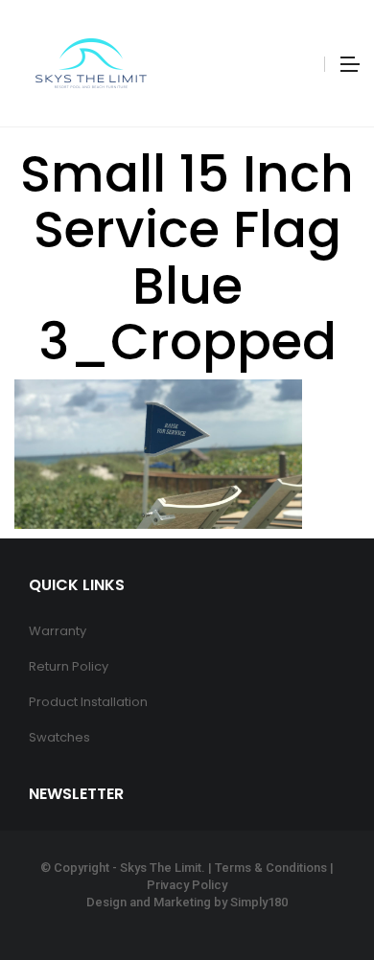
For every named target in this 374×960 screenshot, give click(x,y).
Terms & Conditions (271, 867)
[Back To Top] (316, 893)
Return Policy (68, 666)
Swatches (59, 737)
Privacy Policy (187, 885)
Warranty (57, 631)
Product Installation (88, 702)
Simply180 (259, 902)
